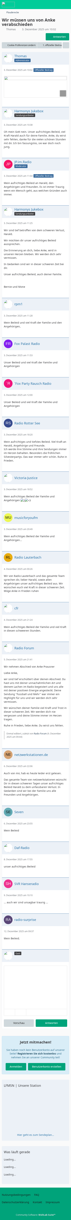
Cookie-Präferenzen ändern (21, 45)
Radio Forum (40, 733)
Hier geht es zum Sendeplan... (35, 1135)
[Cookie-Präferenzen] (65, 1215)
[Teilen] (66, 45)
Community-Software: (35, 1214)
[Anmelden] (57, 4)
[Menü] (66, 4)
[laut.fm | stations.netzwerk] (8, 4)
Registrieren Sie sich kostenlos (36, 1053)
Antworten (51, 1023)
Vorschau (19, 1023)
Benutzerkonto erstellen (46, 1066)
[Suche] (48, 4)
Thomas (11, 29)
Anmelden (16, 1066)
